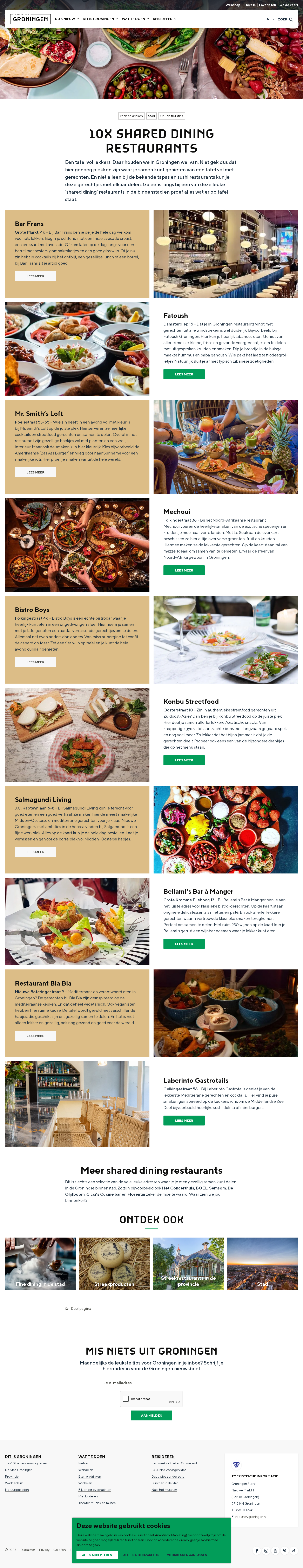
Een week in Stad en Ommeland (174, 1463)
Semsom (217, 1188)
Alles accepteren (97, 1555)
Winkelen (85, 1483)
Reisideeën (163, 1456)
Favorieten (267, 5)
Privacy (44, 1550)
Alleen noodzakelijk (141, 1555)
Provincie (12, 1476)
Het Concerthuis (178, 1188)
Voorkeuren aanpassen (187, 1555)
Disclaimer (27, 1550)
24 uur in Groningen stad (169, 1470)
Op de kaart (289, 5)
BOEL (202, 1188)
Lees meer (36, 276)
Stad (151, 116)
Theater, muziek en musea (97, 1503)
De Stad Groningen (19, 1470)
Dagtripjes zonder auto (168, 1476)
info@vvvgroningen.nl (250, 1517)
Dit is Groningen (23, 1456)
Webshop (232, 5)
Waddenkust (14, 1483)
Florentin (136, 1194)
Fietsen (83, 1463)
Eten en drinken (131, 116)
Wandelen (85, 1470)
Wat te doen (91, 1456)
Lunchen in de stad (165, 1483)
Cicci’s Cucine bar (103, 1194)
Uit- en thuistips (171, 116)
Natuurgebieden (17, 1490)
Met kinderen (88, 1496)
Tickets (250, 5)
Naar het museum (164, 1490)
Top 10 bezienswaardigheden (26, 1463)
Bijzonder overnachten (94, 1490)
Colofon (59, 1550)
